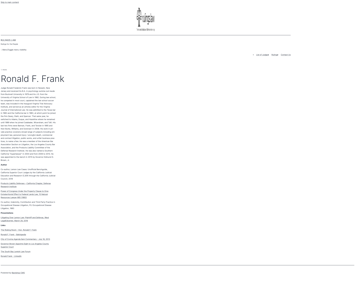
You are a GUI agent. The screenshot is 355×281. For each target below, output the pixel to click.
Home (5, 70)
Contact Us (286, 55)
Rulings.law (8, 40)
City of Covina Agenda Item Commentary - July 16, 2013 (25, 239)
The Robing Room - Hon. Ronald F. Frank (19, 230)
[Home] (145, 31)
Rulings (275, 55)
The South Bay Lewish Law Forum (15, 251)
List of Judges (262, 55)
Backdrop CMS (18, 273)
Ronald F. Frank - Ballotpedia (13, 234)
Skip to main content (10, 2)
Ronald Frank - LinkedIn (11, 256)
